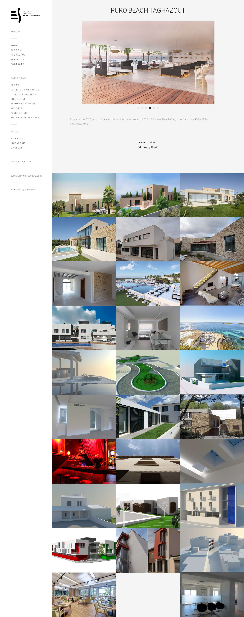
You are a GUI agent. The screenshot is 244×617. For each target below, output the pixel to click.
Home (14, 45)
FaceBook (17, 138)
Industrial (18, 99)
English (27, 162)
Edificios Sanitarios (25, 90)
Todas (15, 85)
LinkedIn (16, 148)
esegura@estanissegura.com (26, 175)
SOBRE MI (17, 50)
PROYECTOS (18, 55)
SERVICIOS (17, 59)
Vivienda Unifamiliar (25, 117)
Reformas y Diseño (24, 104)
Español (15, 162)
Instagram (18, 143)
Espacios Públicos (23, 94)
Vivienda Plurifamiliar (20, 110)
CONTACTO (17, 64)
